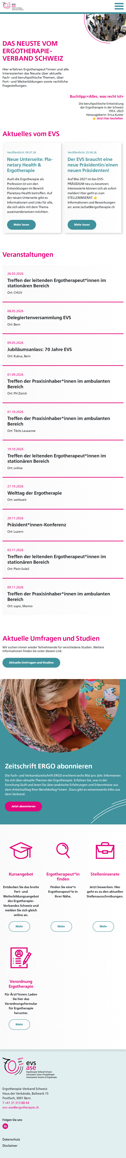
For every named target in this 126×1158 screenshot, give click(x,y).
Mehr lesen (21, 224)
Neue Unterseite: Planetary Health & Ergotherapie (30, 165)
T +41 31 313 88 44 (15, 1103)
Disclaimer (9, 1146)
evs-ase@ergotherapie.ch (20, 1107)
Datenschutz (11, 1139)
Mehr (19, 926)
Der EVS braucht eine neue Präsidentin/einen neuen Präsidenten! (93, 165)
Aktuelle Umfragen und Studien (31, 662)
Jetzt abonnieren (23, 806)
